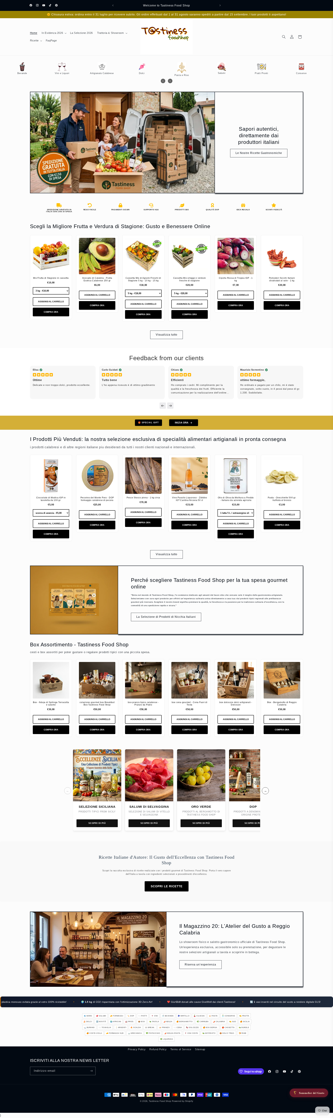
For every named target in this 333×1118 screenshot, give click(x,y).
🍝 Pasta (213, 1016)
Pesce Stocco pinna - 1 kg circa (143, 498)
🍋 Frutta (244, 1016)
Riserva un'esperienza (200, 964)
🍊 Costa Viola (94, 1033)
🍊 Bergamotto (184, 1021)
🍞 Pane (242, 1033)
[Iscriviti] (91, 1071)
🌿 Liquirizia (166, 1039)
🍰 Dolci (87, 1021)
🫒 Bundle (244, 1027)
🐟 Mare (88, 1016)
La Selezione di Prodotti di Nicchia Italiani (166, 616)
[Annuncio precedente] (113, 5)
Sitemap (200, 1049)
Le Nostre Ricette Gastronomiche (259, 152)
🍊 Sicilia (245, 1021)
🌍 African (115, 1021)
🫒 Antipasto (209, 1033)
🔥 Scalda (135, 1027)
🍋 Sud (232, 1021)
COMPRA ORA (51, 312)
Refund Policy (157, 1049)
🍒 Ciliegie (199, 1016)
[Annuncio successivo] (220, 5)
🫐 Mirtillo (183, 1016)
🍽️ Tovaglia (105, 1027)
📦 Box (141, 1021)
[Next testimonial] (170, 405)
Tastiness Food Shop (160, 1101)
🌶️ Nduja (167, 1021)
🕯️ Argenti (120, 1027)
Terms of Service (180, 1049)
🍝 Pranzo (164, 1027)
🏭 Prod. (129, 1021)
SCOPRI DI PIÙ (97, 823)
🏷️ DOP (130, 1016)
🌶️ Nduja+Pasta (172, 1033)
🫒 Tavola (154, 1021)
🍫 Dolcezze (192, 1027)
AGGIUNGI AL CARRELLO (51, 301)
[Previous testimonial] (163, 405)
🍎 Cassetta (228, 1027)
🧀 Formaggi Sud (115, 1033)
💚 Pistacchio (153, 1033)
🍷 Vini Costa (191, 1033)
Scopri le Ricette (166, 886)
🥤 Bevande (168, 1016)
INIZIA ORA (181, 422)
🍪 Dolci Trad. (227, 1033)
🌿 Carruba (203, 1021)
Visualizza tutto (166, 334)
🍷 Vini (154, 1016)
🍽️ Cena (178, 1027)
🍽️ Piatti (142, 1016)
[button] (54, 33)
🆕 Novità (101, 1021)
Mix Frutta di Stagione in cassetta (51, 278)
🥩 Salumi (101, 1016)
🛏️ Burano (89, 1027)
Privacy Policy (137, 1049)
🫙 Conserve (228, 1016)
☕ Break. (150, 1027)
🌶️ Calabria (219, 1021)
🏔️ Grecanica (135, 1033)
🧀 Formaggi (116, 1016)
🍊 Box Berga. (210, 1027)
